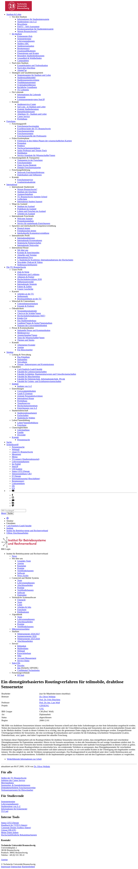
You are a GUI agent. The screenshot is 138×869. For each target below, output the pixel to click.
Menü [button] (3, 513)
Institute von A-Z (24, 386)
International (11, 184)
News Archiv (23, 575)
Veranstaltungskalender (27, 311)
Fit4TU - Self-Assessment (28, 26)
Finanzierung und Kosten (28, 53)
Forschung (10, 121)
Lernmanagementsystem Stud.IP (31, 99)
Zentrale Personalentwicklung (30, 396)
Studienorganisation (25, 46)
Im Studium (17, 34)
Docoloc (21, 665)
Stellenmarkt (22, 296)
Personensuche (23, 440)
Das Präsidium (23, 357)
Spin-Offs (16, 663)
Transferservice (23, 403)
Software (21, 573)
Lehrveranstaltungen (26, 41)
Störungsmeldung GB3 (22, 474)
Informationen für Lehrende (29, 94)
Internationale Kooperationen (29, 240)
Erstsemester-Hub (24, 36)
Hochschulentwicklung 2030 (29, 279)
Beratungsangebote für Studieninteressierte (35, 29)
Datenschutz (16, 866)
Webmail (15, 449)
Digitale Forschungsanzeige (29, 167)
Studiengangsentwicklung (28, 80)
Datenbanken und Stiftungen (29, 175)
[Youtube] (13, 500)
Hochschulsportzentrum (27, 406)
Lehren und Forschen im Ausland (31, 211)
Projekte (20, 568)
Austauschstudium (25, 194)
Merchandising (7, 783)
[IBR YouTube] (13, 491)
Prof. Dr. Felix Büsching (49, 699)
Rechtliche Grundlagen (27, 87)
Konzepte (21, 97)
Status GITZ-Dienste (21, 471)
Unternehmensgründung (27, 303)
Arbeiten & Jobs (24, 607)
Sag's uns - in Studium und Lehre (31, 107)
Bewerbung (22, 24)
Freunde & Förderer (25, 306)
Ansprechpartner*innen (27, 335)
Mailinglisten (22, 648)
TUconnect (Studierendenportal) (25, 459)
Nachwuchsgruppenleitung (28, 148)
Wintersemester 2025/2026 (28, 639)
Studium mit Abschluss (27, 192)
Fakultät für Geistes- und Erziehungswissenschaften (39, 381)
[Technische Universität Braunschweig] (18, 10)
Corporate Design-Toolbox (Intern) (16, 827)
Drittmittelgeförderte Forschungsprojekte (18, 788)
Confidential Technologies (28, 670)
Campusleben (23, 60)
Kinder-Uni (22, 318)
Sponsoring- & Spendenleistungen (15, 785)
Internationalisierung (26, 238)
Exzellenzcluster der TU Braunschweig (34, 128)
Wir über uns (22, 250)
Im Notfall (16, 464)
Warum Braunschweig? (27, 31)
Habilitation (22, 153)
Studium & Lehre (13, 14)
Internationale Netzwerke (28, 245)
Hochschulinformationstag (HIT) (31, 316)
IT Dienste (16, 476)
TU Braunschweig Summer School (32, 197)
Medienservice (23, 333)
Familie (20, 432)
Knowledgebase (24, 653)
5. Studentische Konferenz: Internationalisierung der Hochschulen (45, 260)
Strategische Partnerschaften (29, 243)
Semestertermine (24, 39)
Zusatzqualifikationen (26, 51)
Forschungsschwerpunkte (28, 126)
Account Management (26, 658)
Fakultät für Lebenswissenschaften (32, 371)
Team (19, 580)
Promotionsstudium (25, 221)
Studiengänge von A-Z (27, 22)
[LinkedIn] (13, 503)
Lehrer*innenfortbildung (27, 423)
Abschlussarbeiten (25, 585)
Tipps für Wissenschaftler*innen (30, 337)
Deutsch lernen (23, 228)
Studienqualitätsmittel (26, 77)
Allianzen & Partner (25, 277)
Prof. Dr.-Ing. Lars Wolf (49, 702)
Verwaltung (22, 362)
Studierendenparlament (27, 413)
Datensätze (22, 595)
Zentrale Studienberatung (28, 109)
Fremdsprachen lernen (26, 231)
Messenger (16, 454)
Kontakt (15, 437)
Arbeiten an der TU (25, 294)
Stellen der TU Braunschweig (13, 778)
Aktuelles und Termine (27, 255)
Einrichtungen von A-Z (27, 408)
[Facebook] (12, 495)
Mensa (15, 457)
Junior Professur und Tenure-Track (32, 150)
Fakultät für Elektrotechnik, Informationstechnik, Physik (41, 379)
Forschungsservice (25, 179)
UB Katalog (17, 469)
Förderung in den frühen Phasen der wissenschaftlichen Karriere (44, 141)
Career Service (23, 116)
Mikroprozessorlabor (21, 629)
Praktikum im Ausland (26, 209)
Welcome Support (24, 218)
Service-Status (23, 660)
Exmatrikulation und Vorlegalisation (32, 65)
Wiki (19, 656)
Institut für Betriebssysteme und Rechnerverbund (27, 530)
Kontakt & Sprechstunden (28, 252)
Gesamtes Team (24, 561)
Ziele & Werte (23, 272)
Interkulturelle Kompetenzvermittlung (33, 233)
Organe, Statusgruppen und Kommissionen (35, 364)
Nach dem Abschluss (26, 68)
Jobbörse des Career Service (13, 780)
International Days (25, 257)
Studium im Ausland (26, 206)
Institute (15, 384)
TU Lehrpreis (23, 90)
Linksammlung (18, 483)
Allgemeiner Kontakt (26, 345)
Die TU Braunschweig (16, 267)
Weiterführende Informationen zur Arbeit (24, 759)
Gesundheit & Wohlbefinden (29, 58)
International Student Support (29, 201)
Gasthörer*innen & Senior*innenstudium (34, 323)
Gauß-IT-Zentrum (24, 393)
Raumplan (21, 566)
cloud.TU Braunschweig (22, 452)
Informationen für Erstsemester (14, 809)
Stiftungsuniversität (25, 282)
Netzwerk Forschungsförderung (30, 172)
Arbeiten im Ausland (26, 214)
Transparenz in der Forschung (30, 160)
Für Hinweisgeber (25, 350)
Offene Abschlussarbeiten (17, 533)
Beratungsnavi (23, 48)
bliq (18, 668)
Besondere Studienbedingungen (30, 56)
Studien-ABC (23, 43)
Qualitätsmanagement (26, 82)
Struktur (9, 352)
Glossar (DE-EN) (8, 830)
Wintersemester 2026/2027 (28, 634)
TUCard (4, 811)
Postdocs (21, 145)
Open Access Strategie (26, 165)
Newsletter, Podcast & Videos (30, 262)
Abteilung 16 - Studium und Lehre (32, 114)
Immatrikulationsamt (26, 111)
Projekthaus (22, 119)
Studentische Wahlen (26, 418)
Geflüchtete (22, 199)
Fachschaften (22, 415)
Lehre (19, 605)
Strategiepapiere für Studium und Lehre (34, 75)
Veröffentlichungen (25, 571)
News (14, 556)
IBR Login (5, 549)
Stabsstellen (22, 359)
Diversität (21, 435)
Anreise (20, 347)
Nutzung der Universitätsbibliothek (32, 325)
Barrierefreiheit (28, 866)
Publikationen (23, 612)
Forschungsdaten (24, 162)
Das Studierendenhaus (26, 320)
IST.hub (20, 675)
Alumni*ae (22, 70)
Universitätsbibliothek (26, 391)
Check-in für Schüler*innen (29, 313)
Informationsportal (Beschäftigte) (26, 478)
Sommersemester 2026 (27, 636)
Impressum (5, 866)
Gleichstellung (23, 430)
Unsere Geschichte (25, 289)
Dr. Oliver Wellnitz (47, 696)
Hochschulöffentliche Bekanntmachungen (19, 835)
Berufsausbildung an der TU (29, 299)
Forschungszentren (25, 133)
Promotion (21, 143)
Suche (9, 442)
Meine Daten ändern (9, 832)
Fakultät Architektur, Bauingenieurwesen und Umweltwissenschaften (46, 374)
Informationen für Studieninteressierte (33, 19)
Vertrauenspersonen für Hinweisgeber (17, 790)
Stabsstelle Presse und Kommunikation (33, 330)
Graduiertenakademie (26, 182)
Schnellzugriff (12, 444)
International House (25, 398)
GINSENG (44, 705)
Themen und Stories (25, 340)
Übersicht (21, 600)
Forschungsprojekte (25, 131)
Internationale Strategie (27, 284)
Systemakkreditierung (26, 85)
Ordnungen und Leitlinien (28, 274)
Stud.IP (15, 466)
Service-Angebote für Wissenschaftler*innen (36, 155)
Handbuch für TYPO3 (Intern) (14, 825)
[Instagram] (13, 498)
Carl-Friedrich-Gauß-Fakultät (29, 369)
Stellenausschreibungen (27, 265)
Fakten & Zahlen (24, 286)
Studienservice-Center (26, 104)
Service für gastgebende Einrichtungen (33, 223)
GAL (41, 708)
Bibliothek (21, 646)
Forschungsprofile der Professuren (31, 136)
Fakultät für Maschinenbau (28, 376)
